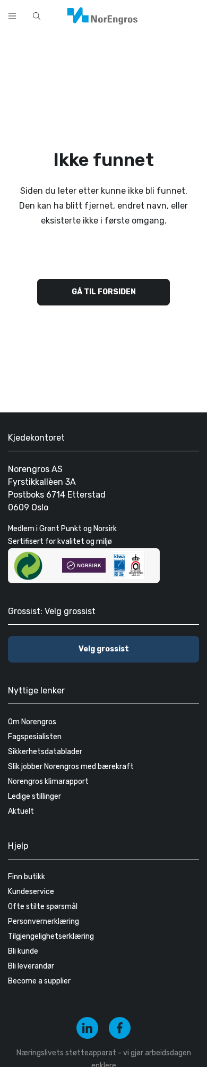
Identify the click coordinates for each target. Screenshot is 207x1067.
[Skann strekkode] (193, 15)
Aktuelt (21, 811)
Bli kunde (23, 951)
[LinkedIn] (87, 1028)
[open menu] (12, 16)
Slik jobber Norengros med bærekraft (71, 766)
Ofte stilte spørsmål (42, 906)
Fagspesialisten (35, 736)
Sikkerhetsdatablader (45, 751)
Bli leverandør (31, 966)
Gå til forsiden (104, 291)
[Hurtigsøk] (36, 16)
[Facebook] (120, 1028)
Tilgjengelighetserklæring (51, 936)
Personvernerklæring (43, 921)
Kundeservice (31, 891)
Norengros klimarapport (48, 781)
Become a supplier (39, 981)
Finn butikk (26, 876)
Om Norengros (32, 721)
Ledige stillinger (34, 796)
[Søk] (165, 15)
